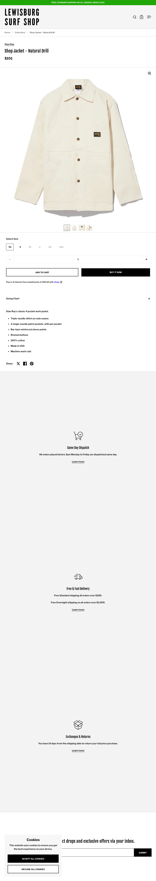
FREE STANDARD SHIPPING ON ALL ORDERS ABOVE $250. (78, 3)
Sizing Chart (12, 298)
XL (50, 247)
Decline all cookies (33, 869)
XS (10, 247)
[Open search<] (134, 17)
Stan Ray (9, 44)
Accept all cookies (33, 859)
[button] (146, 259)
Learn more (78, 461)
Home (7, 32)
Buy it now (116, 272)
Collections (20, 32)
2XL (61, 247)
